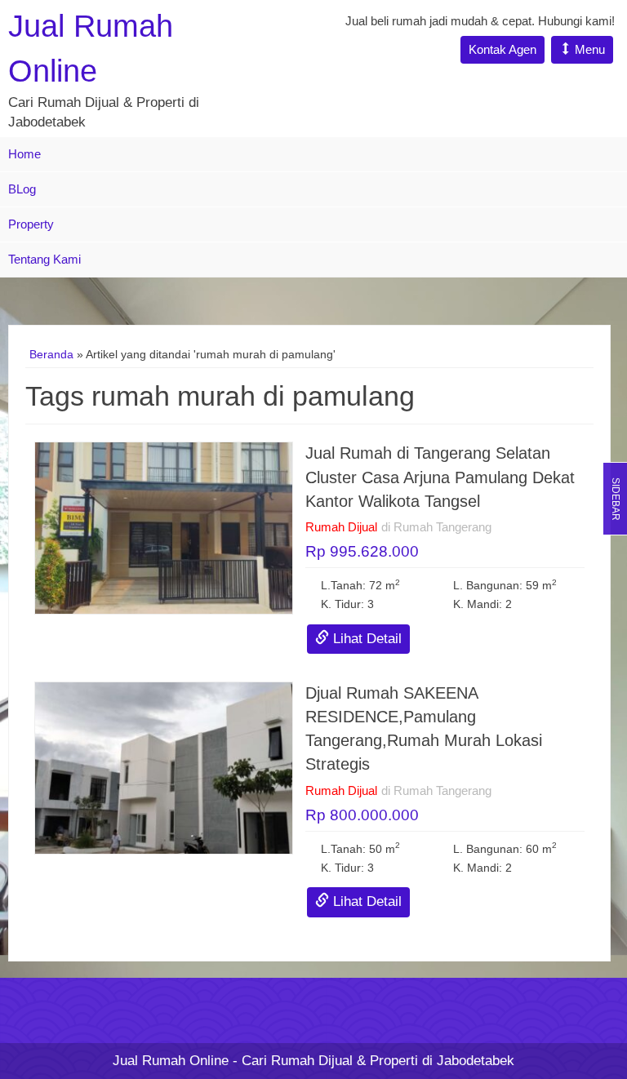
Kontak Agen (502, 49)
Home (24, 154)
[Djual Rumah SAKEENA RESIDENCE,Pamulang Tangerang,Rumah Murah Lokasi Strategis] (163, 767)
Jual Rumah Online (171, 1060)
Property (31, 224)
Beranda (51, 354)
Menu (588, 49)
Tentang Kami (44, 259)
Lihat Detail (365, 638)
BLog (22, 189)
